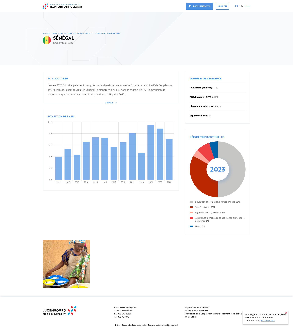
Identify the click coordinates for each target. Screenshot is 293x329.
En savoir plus (268, 320)
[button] (110, 90)
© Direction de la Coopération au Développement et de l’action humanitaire (213, 315)
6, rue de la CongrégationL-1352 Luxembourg (125, 309)
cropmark (174, 325)
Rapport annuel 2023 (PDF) (197, 307)
